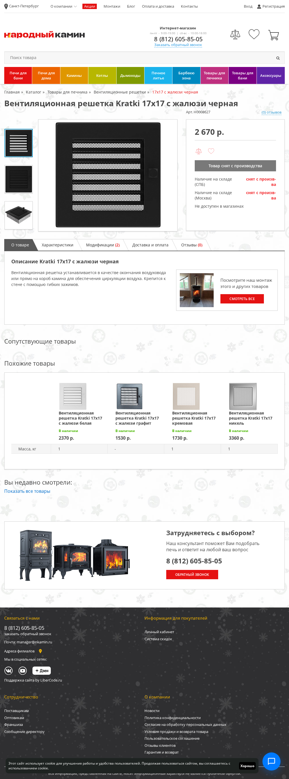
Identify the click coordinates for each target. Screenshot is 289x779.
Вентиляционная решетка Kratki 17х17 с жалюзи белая (80, 418)
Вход (248, 6)
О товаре (20, 245)
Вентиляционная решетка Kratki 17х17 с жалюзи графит (137, 418)
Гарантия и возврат (161, 752)
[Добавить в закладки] (211, 151)
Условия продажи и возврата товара (176, 731)
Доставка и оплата (150, 245)
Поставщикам (16, 710)
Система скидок (158, 638)
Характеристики (57, 245)
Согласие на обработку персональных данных (185, 724)
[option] (107, 175)
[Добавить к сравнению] (199, 151)
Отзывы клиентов (160, 745)
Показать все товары (27, 491)
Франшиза (13, 724)
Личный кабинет (159, 631)
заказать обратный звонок (27, 633)
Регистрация (273, 6)
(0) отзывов (271, 112)
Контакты (189, 6)
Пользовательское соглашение (172, 738)
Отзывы (191, 245)
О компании (61, 6)
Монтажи (112, 6)
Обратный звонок (192, 574)
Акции (89, 6)
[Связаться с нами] (271, 761)
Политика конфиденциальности (172, 717)
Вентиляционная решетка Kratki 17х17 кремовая (194, 418)
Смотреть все (242, 298)
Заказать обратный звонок (178, 44)
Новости (151, 710)
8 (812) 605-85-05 (178, 39)
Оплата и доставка (158, 6)
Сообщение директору (24, 731)
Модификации (103, 245)
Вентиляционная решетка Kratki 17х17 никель (250, 418)
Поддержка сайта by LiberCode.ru (33, 680)
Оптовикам (14, 717)
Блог (131, 6)
